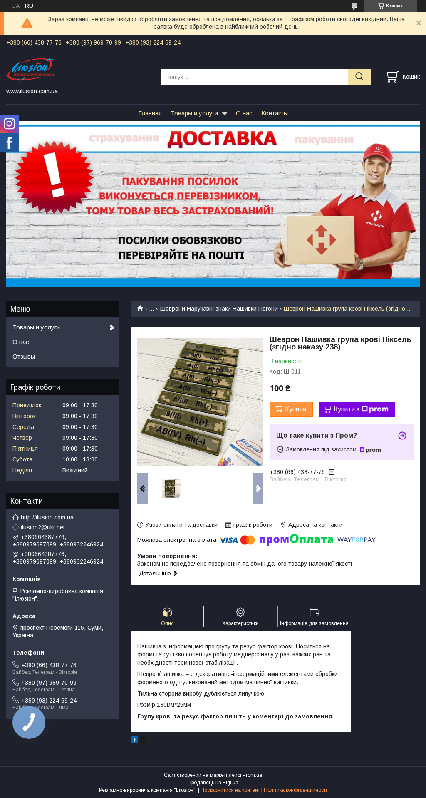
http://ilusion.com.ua (47, 517)
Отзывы (23, 356)
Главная (150, 113)
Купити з (346, 409)
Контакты (274, 113)
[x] (143, 741)
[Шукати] (359, 77)
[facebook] (134, 741)
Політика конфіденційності (295, 790)
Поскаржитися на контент (230, 790)
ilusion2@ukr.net (43, 527)
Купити (295, 409)
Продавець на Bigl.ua (213, 783)
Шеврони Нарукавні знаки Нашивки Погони (219, 308)
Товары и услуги (194, 113)
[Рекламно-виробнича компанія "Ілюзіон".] (78, 69)
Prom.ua (252, 775)
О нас (244, 113)
